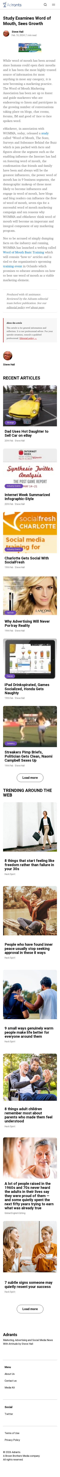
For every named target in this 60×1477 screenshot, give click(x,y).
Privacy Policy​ (12, 1440)
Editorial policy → (28, 338)
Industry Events (14, 486)
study (45, 133)
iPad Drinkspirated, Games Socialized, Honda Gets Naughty (27, 689)
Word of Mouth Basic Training (23, 252)
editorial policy (16, 307)
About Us (10, 1374)
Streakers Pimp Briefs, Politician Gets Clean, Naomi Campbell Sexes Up (28, 756)
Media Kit (10, 1387)
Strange (10, 423)
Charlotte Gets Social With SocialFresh (27, 560)
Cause (10, 676)
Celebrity (10, 743)
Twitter (9, 1414)
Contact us (11, 1380)
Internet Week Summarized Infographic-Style (27, 497)
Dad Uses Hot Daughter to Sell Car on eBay (26, 433)
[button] (53, 4)
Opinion (10, 613)
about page (37, 307)
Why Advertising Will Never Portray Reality (27, 623)
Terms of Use (12, 1433)
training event (12, 266)
